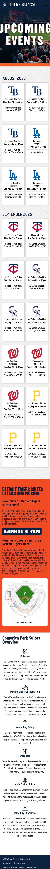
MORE (42, 679)
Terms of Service (8, 863)
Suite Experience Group (28, 867)
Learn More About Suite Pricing (22, 531)
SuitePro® (14, 867)
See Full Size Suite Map (25, 623)
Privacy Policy (20, 863)
